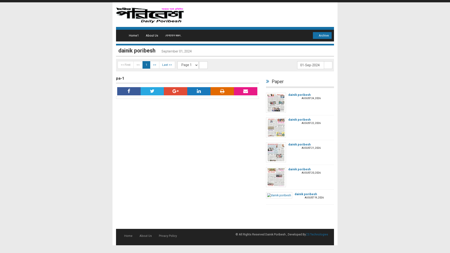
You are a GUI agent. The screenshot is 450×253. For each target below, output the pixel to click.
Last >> (167, 65)
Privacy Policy (168, 236)
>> (154, 65)
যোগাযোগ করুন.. (173, 35)
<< (138, 65)
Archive (323, 35)
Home (128, 236)
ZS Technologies (317, 234)
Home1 (134, 35)
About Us (152, 35)
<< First (126, 65)
